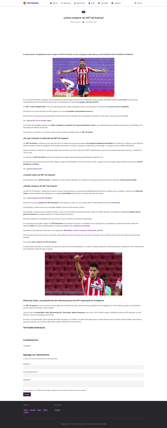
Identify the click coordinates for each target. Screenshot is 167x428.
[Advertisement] (83, 38)
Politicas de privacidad (59, 390)
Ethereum (32, 410)
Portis (100, 230)
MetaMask (68, 230)
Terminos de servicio (74, 390)
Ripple (39, 410)
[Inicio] (30, 3)
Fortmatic (82, 230)
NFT (83, 12)
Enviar (27, 394)
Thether (45, 410)
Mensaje (26, 380)
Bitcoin (26, 410)
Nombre (26, 364)
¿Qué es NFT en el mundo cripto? (39, 120)
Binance (78, 226)
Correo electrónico (30, 372)
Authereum (91, 230)
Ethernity (116, 203)
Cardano (26, 412)
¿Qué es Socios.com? (34, 169)
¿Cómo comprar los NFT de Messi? (39, 198)
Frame (75, 230)
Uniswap (86, 226)
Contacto (57, 410)
